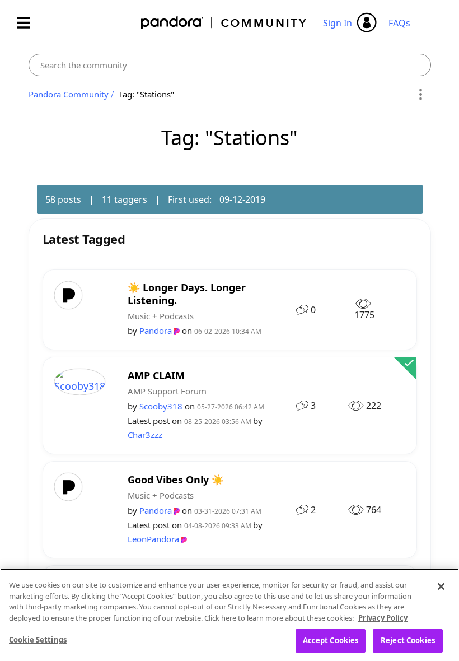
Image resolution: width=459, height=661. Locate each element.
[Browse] (29, 22)
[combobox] (230, 65)
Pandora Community (224, 22)
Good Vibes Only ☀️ (176, 479)
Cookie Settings (38, 640)
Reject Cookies (408, 640)
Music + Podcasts (161, 316)
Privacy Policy (383, 618)
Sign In (337, 23)
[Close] (441, 586)
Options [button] (420, 94)
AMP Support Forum (167, 391)
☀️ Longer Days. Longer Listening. (187, 293)
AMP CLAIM (156, 375)
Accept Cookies (331, 640)
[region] (229, 615)
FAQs (399, 23)
